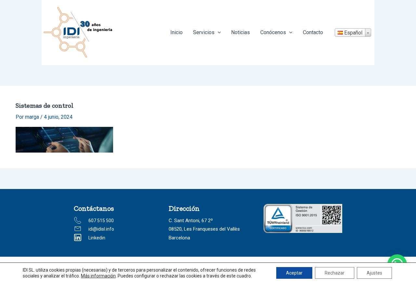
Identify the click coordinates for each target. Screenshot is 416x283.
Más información (98, 275)
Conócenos (273, 32)
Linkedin (96, 237)
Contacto (313, 32)
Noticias (240, 32)
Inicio (176, 32)
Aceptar (294, 273)
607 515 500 (101, 220)
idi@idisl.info (101, 229)
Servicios (203, 32)
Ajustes (374, 273)
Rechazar (334, 273)
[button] (217, 33)
